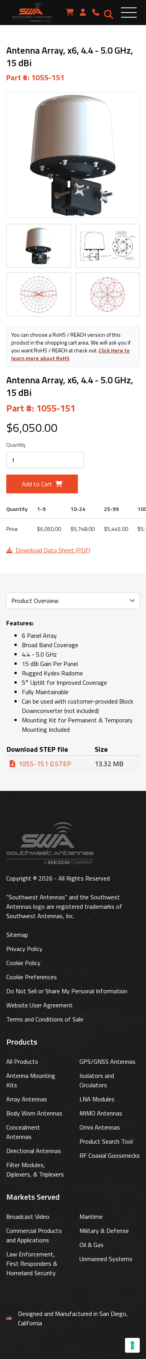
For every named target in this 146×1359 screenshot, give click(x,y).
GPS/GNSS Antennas (107, 1061)
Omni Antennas (99, 1127)
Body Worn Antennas (34, 1113)
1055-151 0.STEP (44, 763)
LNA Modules (96, 1099)
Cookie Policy (23, 962)
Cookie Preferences (31, 977)
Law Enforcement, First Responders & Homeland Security (31, 1263)
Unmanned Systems (105, 1258)
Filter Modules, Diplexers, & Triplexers (35, 1169)
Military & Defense (104, 1230)
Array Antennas (26, 1099)
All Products (22, 1061)
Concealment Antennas (23, 1132)
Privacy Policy (24, 948)
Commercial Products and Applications (34, 1235)
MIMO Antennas (100, 1113)
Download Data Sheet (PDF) (52, 550)
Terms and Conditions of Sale (44, 1019)
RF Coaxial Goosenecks (109, 1155)
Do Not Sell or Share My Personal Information (66, 991)
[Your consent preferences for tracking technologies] (132, 1345)
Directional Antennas (33, 1150)
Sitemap (17, 934)
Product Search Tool (106, 1141)
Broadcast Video (27, 1216)
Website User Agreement (39, 1005)
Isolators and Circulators (96, 1080)
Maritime (91, 1216)
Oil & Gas (91, 1244)
